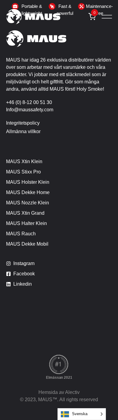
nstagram (24, 263)
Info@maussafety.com (29, 109)
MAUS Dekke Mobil (27, 244)
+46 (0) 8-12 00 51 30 (29, 102)
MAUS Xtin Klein (24, 161)
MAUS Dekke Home (28, 192)
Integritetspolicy (23, 123)
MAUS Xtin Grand (25, 213)
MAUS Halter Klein (26, 223)
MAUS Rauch (21, 233)
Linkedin (22, 284)
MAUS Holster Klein (27, 182)
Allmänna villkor (23, 131)
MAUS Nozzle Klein (27, 202)
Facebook (24, 273)
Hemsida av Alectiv (59, 392)
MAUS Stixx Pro (23, 171)
